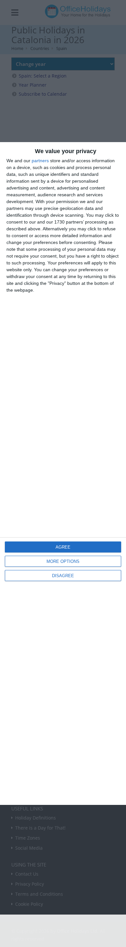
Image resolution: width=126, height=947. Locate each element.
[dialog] (63, 473)
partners (40, 160)
